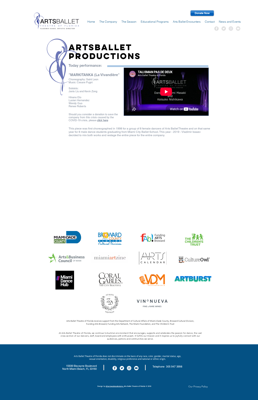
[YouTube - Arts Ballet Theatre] (238, 28)
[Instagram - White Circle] (129, 368)
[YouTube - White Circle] (136, 368)
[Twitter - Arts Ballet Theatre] (223, 28)
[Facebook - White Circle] (115, 368)
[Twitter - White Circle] (122, 368)
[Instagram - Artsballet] (231, 28)
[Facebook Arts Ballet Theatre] (216, 28)
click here (102, 120)
